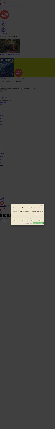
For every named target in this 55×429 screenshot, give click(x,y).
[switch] (23, 220)
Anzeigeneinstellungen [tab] (32, 207)
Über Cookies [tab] (40, 207)
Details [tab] (23, 207)
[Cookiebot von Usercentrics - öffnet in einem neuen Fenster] (40, 205)
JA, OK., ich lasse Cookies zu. (38, 223)
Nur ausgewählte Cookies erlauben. (27, 223)
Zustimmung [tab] (15, 207)
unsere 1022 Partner (16, 211)
